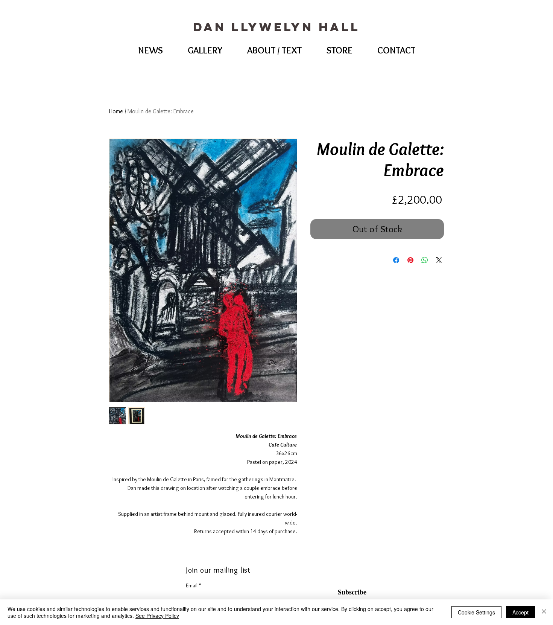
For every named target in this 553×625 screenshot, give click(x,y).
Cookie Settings (476, 612)
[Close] (543, 612)
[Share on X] (439, 260)
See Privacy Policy (157, 615)
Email (192, 585)
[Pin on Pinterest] (410, 260)
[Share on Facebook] (396, 260)
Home (116, 111)
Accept (520, 612)
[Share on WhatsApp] (424, 260)
